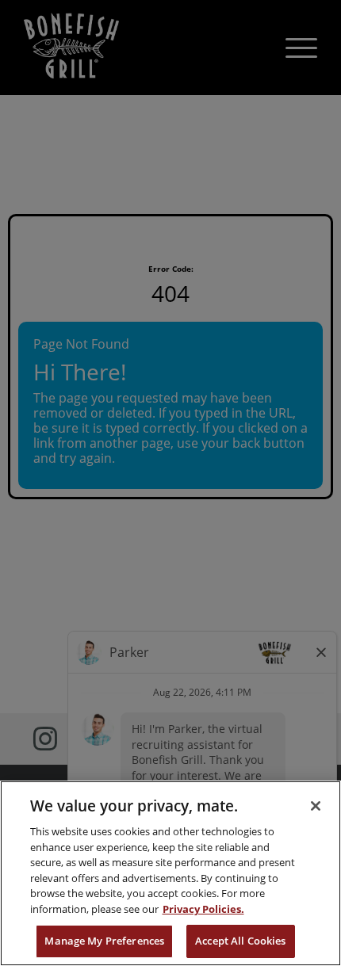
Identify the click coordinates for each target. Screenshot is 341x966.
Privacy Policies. (203, 909)
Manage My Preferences (104, 941)
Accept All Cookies (240, 941)
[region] (170, 873)
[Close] (315, 805)
